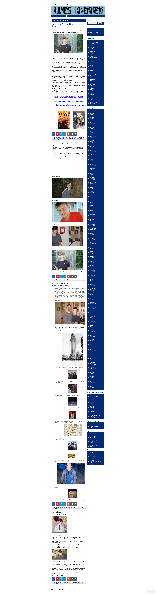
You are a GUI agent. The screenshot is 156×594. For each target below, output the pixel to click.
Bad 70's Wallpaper (65, 582)
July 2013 (91, 309)
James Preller (79, 137)
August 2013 (92, 308)
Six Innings (61, 137)
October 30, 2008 (55, 514)
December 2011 (93, 334)
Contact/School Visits (86, 4)
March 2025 (92, 131)
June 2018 (92, 234)
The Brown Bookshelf (94, 413)
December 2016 (93, 257)
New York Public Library (75, 507)
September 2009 (93, 368)
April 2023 (91, 160)
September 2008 (93, 383)
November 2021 (93, 182)
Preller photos (69, 279)
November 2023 (93, 151)
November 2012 (93, 320)
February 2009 (92, 377)
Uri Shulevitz (75, 296)
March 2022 (92, 177)
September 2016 (93, 261)
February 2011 (92, 346)
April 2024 (91, 145)
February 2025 (92, 132)
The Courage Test (93, 97)
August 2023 (92, 155)
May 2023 (91, 159)
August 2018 (92, 232)
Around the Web (93, 47)
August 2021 (92, 186)
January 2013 (92, 317)
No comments (64, 28)
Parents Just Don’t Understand (95, 461)
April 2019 (91, 221)
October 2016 (92, 260)
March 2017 (92, 253)
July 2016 (91, 263)
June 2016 (92, 265)
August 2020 (92, 201)
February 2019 (92, 224)
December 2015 (93, 272)
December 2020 (93, 196)
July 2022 (91, 172)
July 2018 (91, 233)
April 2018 (91, 237)
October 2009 (92, 367)
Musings (91, 83)
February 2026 (92, 118)
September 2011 (93, 337)
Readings (91, 89)
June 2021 (92, 188)
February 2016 (92, 270)
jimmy (61, 28)
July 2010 (91, 355)
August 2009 (92, 369)
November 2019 (93, 212)
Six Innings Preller (78, 138)
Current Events (92, 58)
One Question (92, 85)
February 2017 (92, 255)
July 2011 (91, 340)
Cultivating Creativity (93, 57)
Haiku (91, 69)
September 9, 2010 (55, 145)
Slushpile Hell (92, 425)
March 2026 (92, 117)
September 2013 (93, 307)
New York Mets (92, 84)
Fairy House (92, 62)
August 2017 (92, 247)
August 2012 (92, 323)
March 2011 (92, 345)
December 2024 (93, 135)
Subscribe (151, 591)
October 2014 (92, 290)
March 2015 (92, 284)
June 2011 (92, 341)
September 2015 (93, 276)
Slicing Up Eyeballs (93, 445)
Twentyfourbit (92, 446)
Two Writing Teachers (94, 417)
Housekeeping (58, 512)
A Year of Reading (93, 397)
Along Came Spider (93, 44)
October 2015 (92, 275)
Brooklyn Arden (92, 403)
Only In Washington (93, 86)
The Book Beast (93, 462)
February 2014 (92, 300)
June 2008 (92, 387)
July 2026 (91, 112)
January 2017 (92, 256)
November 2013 (93, 304)
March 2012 (92, 330)
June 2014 (92, 295)
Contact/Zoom (63, 15)
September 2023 (93, 154)
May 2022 (91, 174)
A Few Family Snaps (60, 143)
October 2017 (92, 244)
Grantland (91, 457)
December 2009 (93, 364)
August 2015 (92, 278)
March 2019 (92, 223)
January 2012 (92, 332)
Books (79, 4)
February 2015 (92, 285)
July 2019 (91, 218)
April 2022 (91, 175)
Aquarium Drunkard (93, 436)
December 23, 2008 (55, 285)
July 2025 (91, 126)
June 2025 (92, 127)
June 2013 (92, 311)
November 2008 (93, 381)
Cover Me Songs (93, 437)
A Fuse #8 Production (94, 396)
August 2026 (92, 110)
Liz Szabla (68, 507)
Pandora (91, 441)
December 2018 (93, 226)
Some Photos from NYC (62, 284)
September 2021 (93, 184)
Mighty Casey (92, 79)
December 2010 (93, 349)
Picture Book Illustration (94, 410)
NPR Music (92, 460)
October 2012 (92, 321)
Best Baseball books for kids (71, 137)
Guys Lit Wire (92, 406)
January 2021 (92, 195)
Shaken (91, 93)
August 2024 (92, 140)
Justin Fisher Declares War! (95, 76)
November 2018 (93, 228)
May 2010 (91, 358)
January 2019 (92, 225)
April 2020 (91, 206)
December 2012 (93, 318)
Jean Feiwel (64, 507)
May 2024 (91, 144)
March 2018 (92, 238)
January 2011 (92, 348)
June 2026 (92, 113)
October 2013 (92, 306)
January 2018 (92, 241)
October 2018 (92, 229)
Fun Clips (91, 66)
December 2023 (93, 150)
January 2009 (92, 378)
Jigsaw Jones (96, 4)
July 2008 (91, 386)
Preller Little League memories (69, 138)
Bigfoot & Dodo (92, 52)
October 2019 (92, 214)
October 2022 (92, 168)
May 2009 (91, 373)
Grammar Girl (92, 456)
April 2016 (91, 267)
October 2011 (92, 336)
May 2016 (91, 266)
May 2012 (91, 327)
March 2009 (92, 376)
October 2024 (92, 137)
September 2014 (93, 292)
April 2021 (91, 191)
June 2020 (92, 204)
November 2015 (93, 274)
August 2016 (92, 262)
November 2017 (93, 243)
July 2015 (91, 279)
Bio (75, 4)
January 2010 (92, 363)
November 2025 (93, 122)
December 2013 (93, 303)
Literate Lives (92, 408)
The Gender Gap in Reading (95, 99)
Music (91, 81)
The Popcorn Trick (93, 464)
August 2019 (92, 216)
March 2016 (92, 269)
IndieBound (92, 407)
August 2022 (92, 170)
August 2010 (92, 354)
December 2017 (93, 242)
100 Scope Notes (93, 395)
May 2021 (91, 189)
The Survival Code (93, 100)
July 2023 (91, 156)
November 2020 (93, 197)
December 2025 (93, 121)
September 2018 (93, 230)
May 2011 (91, 343)
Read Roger (92, 411)
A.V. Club (91, 452)
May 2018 (91, 235)
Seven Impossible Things (94, 412)
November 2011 (93, 335)
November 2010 (93, 350)
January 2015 (92, 286)
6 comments (65, 145)
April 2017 (91, 252)
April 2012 (91, 329)
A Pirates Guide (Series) (94, 42)
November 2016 (93, 258)
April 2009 (91, 374)
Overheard (92, 88)
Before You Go (92, 48)
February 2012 (92, 331)
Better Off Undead (93, 49)
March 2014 (92, 299)
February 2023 (92, 163)
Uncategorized (92, 103)
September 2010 (93, 353)
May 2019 (91, 220)
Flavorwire (92, 455)
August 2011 (92, 339)
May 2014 (91, 297)
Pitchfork (91, 442)
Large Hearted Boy (93, 440)
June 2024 (92, 142)
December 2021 (93, 181)
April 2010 (91, 359)
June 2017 (92, 249)
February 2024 (92, 147)
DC (90, 60)
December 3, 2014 (55, 28)
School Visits (92, 92)
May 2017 (91, 251)
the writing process (93, 102)
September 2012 (93, 322)
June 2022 (92, 173)
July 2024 (91, 141)
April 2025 (91, 130)
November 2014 (93, 289)
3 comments (64, 514)
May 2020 (91, 205)
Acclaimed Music (93, 433)
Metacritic (91, 458)
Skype (91, 95)
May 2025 (91, 128)
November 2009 (93, 366)
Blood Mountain (93, 53)
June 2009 (92, 372)
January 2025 (92, 133)
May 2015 (91, 281)
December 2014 (93, 288)
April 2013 (91, 313)
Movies (91, 80)
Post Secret (92, 423)
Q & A (102, 4)
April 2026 (91, 115)
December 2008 (93, 380)
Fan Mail (91, 65)
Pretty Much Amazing (94, 443)
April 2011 (91, 344)
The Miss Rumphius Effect (95, 415)
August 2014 (92, 293)
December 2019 (93, 211)
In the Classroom (93, 72)
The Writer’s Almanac (94, 426)
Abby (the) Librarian (93, 398)
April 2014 (91, 298)
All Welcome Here (93, 43)
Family (57, 137)
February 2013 (92, 316)
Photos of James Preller (73, 582)
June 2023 (92, 158)
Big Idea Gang (92, 51)
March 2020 (92, 207)
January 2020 (92, 210)
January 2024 (92, 149)
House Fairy (92, 71)
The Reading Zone (93, 416)
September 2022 (93, 169)
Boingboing (92, 453)
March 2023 (92, 161)
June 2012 (92, 326)
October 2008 (92, 382)
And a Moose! (92, 46)
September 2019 (93, 215)
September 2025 (93, 124)
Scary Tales (92, 90)
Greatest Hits (92, 67)
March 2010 (92, 360)
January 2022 (92, 179)
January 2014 (92, 302)
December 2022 (93, 165)
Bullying (91, 55)
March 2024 (92, 146)
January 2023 (92, 164)
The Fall (91, 98)
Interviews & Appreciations (95, 74)
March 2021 (92, 192)
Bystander (91, 56)
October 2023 (92, 152)
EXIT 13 (91, 61)
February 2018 (92, 239)
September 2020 (93, 200)
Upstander (92, 104)
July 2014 (91, 294)
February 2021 (92, 193)
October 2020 (92, 198)
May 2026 (91, 114)
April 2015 (91, 283)
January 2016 (92, 271)
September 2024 (93, 138)
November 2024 (93, 136)
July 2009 (91, 371)
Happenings (92, 70)
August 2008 (92, 385)
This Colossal (92, 427)
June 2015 (92, 280)
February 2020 (92, 209)
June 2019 (92, 219)
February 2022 (92, 178)
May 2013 (91, 312)
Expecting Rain (92, 438)
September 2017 (93, 246)
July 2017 (91, 248)
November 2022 (93, 167)
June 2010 (92, 357)
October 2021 (92, 183)
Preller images (61, 138)
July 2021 (91, 187)
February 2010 (92, 362)
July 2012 (91, 325)
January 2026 (92, 119)
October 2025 (92, 123)
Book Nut (91, 402)
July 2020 (91, 202)
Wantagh (59, 583)
